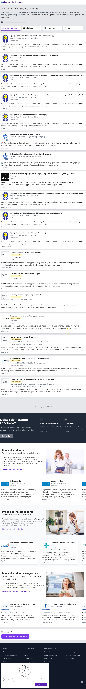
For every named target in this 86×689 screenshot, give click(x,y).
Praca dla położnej (50, 655)
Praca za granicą (69, 658)
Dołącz (4, 436)
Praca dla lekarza (50, 652)
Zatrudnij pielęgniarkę (31, 662)
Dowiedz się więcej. (9, 681)
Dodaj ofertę (28, 652)
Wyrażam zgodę (41, 685)
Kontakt (5, 662)
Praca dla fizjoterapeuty (72, 655)
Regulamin (6, 652)
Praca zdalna (48, 658)
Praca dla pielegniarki (71, 652)
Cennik (26, 655)
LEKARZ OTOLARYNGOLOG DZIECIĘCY (16, 22)
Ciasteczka (6, 658)
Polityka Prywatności (10, 655)
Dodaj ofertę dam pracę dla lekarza (15, 636)
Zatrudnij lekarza (29, 658)
